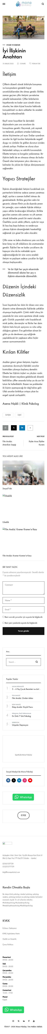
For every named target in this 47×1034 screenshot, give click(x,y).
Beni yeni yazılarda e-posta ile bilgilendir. (21, 623)
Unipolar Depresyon (20, 725)
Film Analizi (16, 695)
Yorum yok (36, 64)
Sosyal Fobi (7, 488)
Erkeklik (6, 522)
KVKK (23, 815)
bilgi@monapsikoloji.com (11, 872)
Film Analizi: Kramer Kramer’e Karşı (17, 555)
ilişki (19, 415)
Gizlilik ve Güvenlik (9, 939)
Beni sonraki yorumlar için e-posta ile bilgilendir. (24, 617)
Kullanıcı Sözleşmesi (10, 928)
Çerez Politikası (8, 945)
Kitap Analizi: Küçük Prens (22, 707)
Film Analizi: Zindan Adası (22, 698)
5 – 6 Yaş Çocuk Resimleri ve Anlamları (28, 689)
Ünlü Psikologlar (25, 713)
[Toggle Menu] (4, 4)
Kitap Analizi (16, 704)
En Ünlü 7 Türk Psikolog (21, 716)
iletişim (8, 415)
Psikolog (15, 713)
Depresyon (15, 722)
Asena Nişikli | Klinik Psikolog (21, 403)
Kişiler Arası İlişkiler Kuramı (36, 443)
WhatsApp (26, 797)
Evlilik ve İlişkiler (13, 45)
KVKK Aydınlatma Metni (11, 934)
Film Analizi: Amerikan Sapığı (9, 443)
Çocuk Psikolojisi (18, 686)
